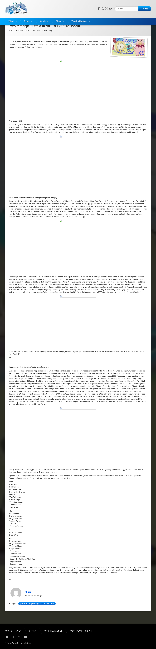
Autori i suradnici (53, 631)
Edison (58, 21)
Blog (50, 31)
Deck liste (43, 21)
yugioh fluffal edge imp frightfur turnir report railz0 (37, 604)
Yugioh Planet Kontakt (80, 631)
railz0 (45, 31)
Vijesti (11, 21)
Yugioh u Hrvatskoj (79, 21)
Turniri (26, 21)
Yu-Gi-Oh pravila (13, 631)
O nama (32, 631)
